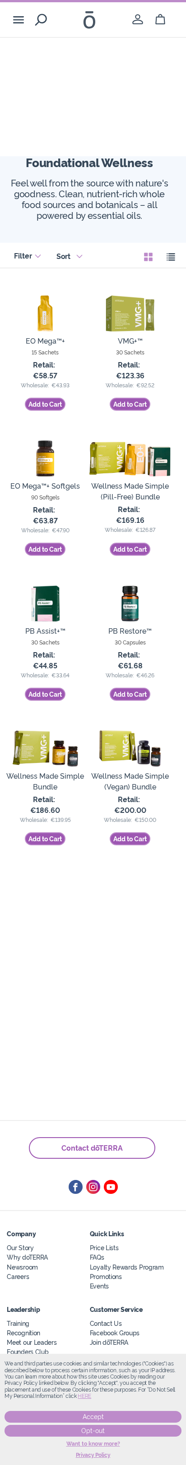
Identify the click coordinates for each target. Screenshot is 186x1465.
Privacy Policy (93, 1455)
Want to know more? (93, 1444)
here (84, 1396)
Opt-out (93, 1430)
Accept (93, 1416)
